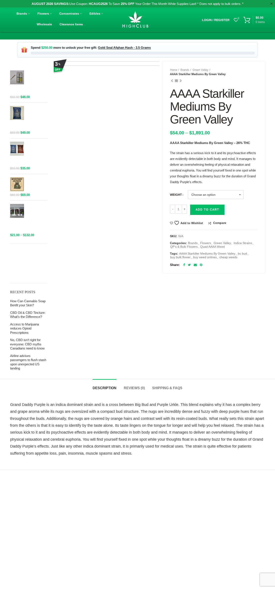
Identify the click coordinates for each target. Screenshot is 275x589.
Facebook (184, 265)
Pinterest (201, 265)
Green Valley (200, 69)
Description (104, 388)
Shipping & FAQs (167, 388)
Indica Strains (243, 243)
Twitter (189, 265)
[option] (108, 112)
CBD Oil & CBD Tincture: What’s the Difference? (27, 315)
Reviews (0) (134, 388)
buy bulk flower (180, 257)
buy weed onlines (205, 257)
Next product (181, 81)
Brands (184, 69)
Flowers (205, 243)
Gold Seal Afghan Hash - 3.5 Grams (124, 47)
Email (195, 265)
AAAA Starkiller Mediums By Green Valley (207, 253)
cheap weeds (228, 257)
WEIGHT (176, 194)
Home (173, 69)
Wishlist (238, 18)
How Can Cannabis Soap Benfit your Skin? (28, 303)
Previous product (172, 81)
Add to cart (207, 209)
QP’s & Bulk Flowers (184, 246)
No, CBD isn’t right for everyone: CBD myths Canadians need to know (27, 344)
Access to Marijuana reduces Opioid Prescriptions (24, 328)
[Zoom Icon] (108, 112)
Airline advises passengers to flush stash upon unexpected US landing (28, 362)
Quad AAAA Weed (212, 246)
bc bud (242, 253)
